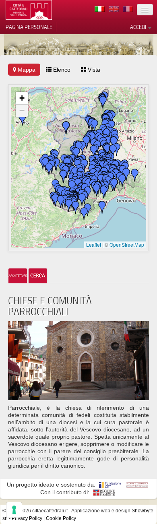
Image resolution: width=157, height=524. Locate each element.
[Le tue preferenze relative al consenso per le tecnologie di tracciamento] (14, 510)
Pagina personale (29, 27)
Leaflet (93, 244)
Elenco (61, 69)
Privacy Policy (27, 518)
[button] (63, 176)
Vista (93, 69)
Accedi (138, 27)
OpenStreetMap (126, 244)
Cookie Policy (61, 518)
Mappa (25, 69)
